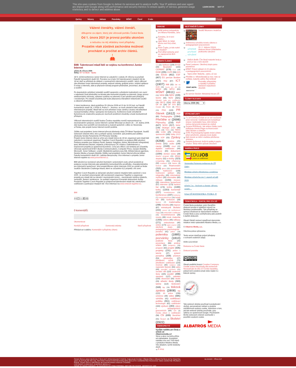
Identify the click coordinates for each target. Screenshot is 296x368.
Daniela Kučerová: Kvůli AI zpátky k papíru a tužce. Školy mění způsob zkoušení (203, 142)
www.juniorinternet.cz (99, 157)
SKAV (178, 125)
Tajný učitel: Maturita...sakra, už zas (202, 74)
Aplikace (166, 65)
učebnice (159, 296)
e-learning (160, 161)
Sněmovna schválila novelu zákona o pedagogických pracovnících (201, 44)
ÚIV (175, 311)
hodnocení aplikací (165, 173)
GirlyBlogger (134, 366)
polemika (162, 234)
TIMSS (177, 130)
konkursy (176, 195)
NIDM (162, 95)
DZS (178, 72)
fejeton (174, 163)
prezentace (160, 243)
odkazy (176, 219)
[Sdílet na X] (81, 198)
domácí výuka (170, 154)
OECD (162, 102)
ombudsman (169, 223)
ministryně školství (171, 207)
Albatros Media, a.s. (194, 227)
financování (174, 165)
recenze (159, 265)
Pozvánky (116, 19)
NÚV (171, 98)
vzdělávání (175, 303)
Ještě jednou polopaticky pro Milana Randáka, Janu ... (169, 32)
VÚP (162, 138)
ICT (178, 80)
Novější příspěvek (81, 226)
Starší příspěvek (144, 226)
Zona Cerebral (117, 366)
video (171, 296)
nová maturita (173, 217)
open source (172, 225)
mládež (164, 210)
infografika (160, 175)
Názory (91, 19)
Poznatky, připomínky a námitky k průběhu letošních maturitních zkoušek (207, 84)
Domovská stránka (113, 226)
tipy (163, 287)
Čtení (140, 19)
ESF (178, 74)
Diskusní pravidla (190, 250)
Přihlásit (218, 359)
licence (158, 202)
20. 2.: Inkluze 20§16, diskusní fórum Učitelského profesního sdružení (209, 49)
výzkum (164, 306)
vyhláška (159, 298)
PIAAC (168, 107)
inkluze (159, 180)
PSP (178, 114)
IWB (167, 84)
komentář (175, 189)
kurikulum (170, 200)
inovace (177, 180)
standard (159, 276)
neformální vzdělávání (172, 213)
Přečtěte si (163, 119)
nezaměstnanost (168, 215)
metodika (165, 205)
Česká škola (79, 359)
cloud (174, 146)
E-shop (161, 349)
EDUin (164, 74)
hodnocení (167, 171)
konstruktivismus (164, 197)
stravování (165, 279)
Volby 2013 (175, 134)
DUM (158, 72)
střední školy (167, 281)
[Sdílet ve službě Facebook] (84, 198)
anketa (158, 144)
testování (175, 284)
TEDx (167, 130)
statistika (176, 276)
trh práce (168, 293)
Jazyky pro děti (171, 87)
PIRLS (178, 107)
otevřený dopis (164, 227)
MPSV (172, 89)
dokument (175, 151)
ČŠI (162, 315)
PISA (164, 110)
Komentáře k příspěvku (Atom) (104, 230)
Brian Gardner (88, 366)
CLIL (174, 70)
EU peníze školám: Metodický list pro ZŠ (202, 94)
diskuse (159, 151)
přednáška (168, 258)
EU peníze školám (171, 77)
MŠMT (129, 19)
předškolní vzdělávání (165, 263)
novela (158, 217)
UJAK (163, 132)
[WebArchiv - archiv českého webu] (191, 295)
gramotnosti (175, 168)
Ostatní (158, 107)
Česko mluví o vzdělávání (168, 313)
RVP (178, 122)
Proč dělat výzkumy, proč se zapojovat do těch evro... (168, 54)
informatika (171, 177)
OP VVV (172, 105)
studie (177, 279)
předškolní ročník (164, 260)
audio (171, 144)
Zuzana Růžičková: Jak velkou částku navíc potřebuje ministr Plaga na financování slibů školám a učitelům (204, 128)
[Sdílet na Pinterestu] (87, 198)
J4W (154, 366)
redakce (172, 265)
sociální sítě (161, 271)
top (179, 291)
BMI (75, 192)
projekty (159, 250)
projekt (171, 248)
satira (178, 267)
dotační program (162, 156)
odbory (166, 220)
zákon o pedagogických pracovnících (168, 308)
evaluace (163, 163)
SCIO (165, 125)
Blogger (208, 359)
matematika (174, 202)
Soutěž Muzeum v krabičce (209, 30)
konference (161, 195)
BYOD (177, 65)
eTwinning (176, 161)
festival (158, 166)
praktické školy (164, 241)
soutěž (170, 274)
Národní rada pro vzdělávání (168, 100)
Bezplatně (167, 67)
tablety (158, 284)
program (159, 248)
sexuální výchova (168, 269)
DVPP (169, 72)
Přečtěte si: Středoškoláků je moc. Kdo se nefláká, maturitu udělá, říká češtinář (203, 78)
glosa (164, 168)
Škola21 (163, 319)
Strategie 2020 (168, 128)
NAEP (178, 92)
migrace (177, 205)
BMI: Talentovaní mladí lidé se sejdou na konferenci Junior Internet (108, 66)
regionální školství (163, 267)
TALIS (158, 130)
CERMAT (160, 69)
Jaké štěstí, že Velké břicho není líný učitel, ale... (167, 43)
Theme (76, 366)
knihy (158, 189)
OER (174, 102)
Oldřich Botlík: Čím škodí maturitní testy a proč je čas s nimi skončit (204, 61)
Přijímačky (161, 122)
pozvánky (162, 238)
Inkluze (103, 19)
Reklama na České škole (193, 246)
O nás (150, 19)
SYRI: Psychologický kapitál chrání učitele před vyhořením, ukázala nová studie (203, 134)
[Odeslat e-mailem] (75, 198)
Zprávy (79, 19)
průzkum (176, 256)
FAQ (165, 81)
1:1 (157, 65)
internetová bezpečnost (170, 182)
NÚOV (158, 98)
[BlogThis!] (78, 198)
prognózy (171, 245)
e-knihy (170, 158)
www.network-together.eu (130, 184)
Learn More (208, 7)
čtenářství (176, 315)
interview (164, 184)
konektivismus (169, 192)
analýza (171, 141)
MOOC (158, 89)
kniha (169, 187)
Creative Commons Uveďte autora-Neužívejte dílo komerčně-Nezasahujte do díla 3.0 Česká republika (201, 266)
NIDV (171, 95)
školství (175, 318)
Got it (221, 7)
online (158, 225)
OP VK (159, 105)
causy (158, 146)
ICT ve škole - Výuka (88, 73)
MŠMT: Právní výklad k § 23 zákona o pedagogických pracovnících (200, 70)
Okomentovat (79, 222)
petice (173, 232)
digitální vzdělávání (165, 149)
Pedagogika (166, 116)
